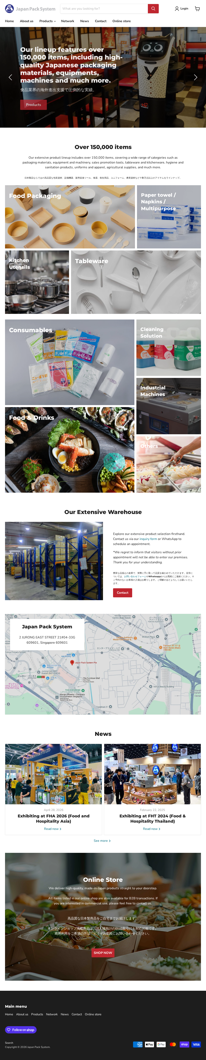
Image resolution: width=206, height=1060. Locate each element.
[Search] (153, 8)
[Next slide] (195, 77)
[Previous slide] (11, 77)
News (84, 21)
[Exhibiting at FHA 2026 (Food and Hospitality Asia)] (53, 774)
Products (46, 21)
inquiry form (148, 539)
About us (26, 21)
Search (9, 1043)
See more (101, 841)
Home (9, 21)
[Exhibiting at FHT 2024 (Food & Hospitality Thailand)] (152, 774)
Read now (51, 829)
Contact (100, 21)
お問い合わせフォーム (135, 576)
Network (67, 21)
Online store (121, 21)
